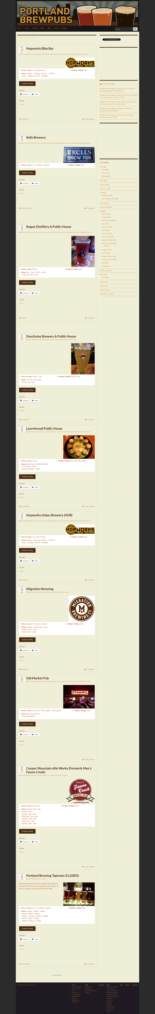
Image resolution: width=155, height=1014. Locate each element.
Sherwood (105, 253)
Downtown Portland (108, 220)
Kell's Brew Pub (27, 208)
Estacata (104, 224)
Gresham (109, 1004)
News (66, 143)
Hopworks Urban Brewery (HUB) (49, 515)
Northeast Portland (74, 431)
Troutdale (105, 266)
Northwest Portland (74, 143)
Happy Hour (40, 54)
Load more (57, 975)
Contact (64, 28)
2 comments (91, 669)
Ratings (35, 28)
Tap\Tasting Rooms (77, 987)
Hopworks (25, 119)
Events (102, 181)
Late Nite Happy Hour (50, 54)
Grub (27, 28)
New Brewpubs (104, 270)
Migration (25, 669)
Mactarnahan (26, 964)
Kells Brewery (36, 137)
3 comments (91, 208)
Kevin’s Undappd (108, 84)
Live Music (103, 203)
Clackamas (105, 217)
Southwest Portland (84, 681)
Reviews (85, 54)
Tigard (65, 775)
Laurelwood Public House (44, 428)
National (104, 173)
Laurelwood (26, 506)
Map (42, 28)
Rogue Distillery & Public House (48, 226)
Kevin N (23, 54)
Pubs (19, 28)
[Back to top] (150, 1009)
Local (58, 54)
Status (103, 277)
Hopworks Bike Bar (39, 48)
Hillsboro (104, 230)
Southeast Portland (85, 521)
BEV (49, 28)
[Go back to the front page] (77, 13)
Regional (83, 143)
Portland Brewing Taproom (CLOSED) (52, 875)
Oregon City (105, 250)
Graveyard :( (37, 879)
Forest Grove (106, 227)
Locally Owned (64, 54)
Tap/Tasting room (105, 294)
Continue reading (27, 83)
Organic (80, 54)
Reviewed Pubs (76, 988)
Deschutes (25, 419)
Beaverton (105, 214)
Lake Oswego (106, 233)
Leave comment (89, 119)
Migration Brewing (39, 589)
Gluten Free (30, 54)
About (56, 28)
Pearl (78, 232)
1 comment (91, 318)
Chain (28, 143)
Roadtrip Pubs (104, 290)
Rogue (24, 318)
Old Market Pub (37, 678)
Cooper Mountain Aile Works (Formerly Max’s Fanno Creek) (59, 770)
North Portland (73, 54)
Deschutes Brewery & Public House (51, 336)
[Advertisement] (57, 127)
